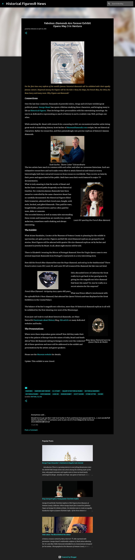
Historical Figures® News (26, 3)
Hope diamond (45, 394)
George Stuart (45, 107)
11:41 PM (34, 425)
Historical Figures (38, 111)
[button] (26, 33)
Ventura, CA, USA (36, 396)
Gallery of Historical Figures (72, 391)
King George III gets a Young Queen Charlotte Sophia (60, 499)
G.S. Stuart (56, 391)
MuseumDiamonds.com (77, 127)
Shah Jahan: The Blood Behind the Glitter (56, 534)
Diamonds (29, 391)
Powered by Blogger (69, 557)
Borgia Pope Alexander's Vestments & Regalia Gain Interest (62, 463)
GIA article (64, 320)
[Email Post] (26, 388)
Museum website (44, 354)
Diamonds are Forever (42, 391)
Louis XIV (56, 394)
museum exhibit (66, 394)
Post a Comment (31, 430)
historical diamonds (92, 391)
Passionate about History (44, 320)
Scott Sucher (79, 394)
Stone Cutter (91, 394)
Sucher (100, 394)
